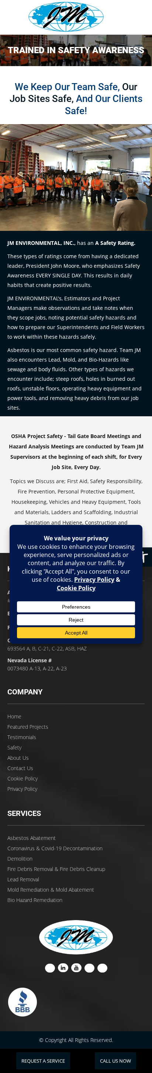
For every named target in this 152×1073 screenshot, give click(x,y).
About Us (18, 757)
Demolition (19, 858)
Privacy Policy (22, 788)
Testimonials (21, 737)
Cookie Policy (22, 778)
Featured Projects (27, 726)
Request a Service (43, 1060)
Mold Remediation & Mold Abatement (50, 889)
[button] (142, 557)
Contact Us (20, 768)
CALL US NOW (115, 1060)
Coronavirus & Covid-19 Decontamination (55, 848)
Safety (14, 747)
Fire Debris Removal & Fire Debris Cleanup (56, 868)
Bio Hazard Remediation (34, 899)
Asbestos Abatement (31, 837)
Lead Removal (23, 879)
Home (14, 716)
